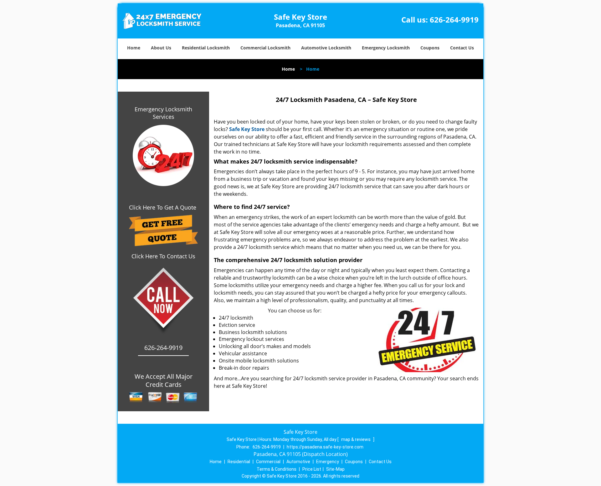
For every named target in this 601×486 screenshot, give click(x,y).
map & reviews (356, 439)
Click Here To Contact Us (163, 256)
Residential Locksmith (206, 48)
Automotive (298, 461)
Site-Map (335, 469)
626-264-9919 (454, 19)
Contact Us (462, 48)
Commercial (268, 461)
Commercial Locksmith (265, 48)
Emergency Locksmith (386, 48)
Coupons (429, 48)
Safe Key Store (247, 129)
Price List (311, 469)
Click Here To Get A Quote (163, 207)
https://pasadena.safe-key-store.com (325, 446)
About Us (161, 48)
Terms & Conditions (276, 469)
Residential (239, 461)
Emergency (327, 461)
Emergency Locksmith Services (163, 112)
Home (133, 48)
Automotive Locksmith (326, 48)
